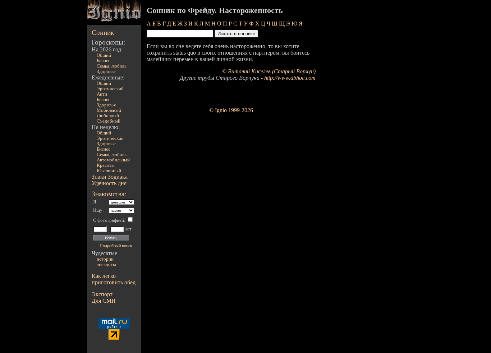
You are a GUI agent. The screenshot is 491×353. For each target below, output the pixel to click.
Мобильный (109, 110)
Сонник (103, 32)
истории (105, 259)
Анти (102, 94)
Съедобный (108, 121)
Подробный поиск (116, 245)
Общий (104, 55)
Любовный (108, 115)
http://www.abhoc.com (290, 78)
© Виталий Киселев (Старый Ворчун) (269, 71)
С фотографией (108, 220)
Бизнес (103, 60)
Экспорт (102, 294)
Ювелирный (109, 170)
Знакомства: (109, 194)
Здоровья (106, 104)
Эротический (110, 88)
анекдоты (106, 264)
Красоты (106, 165)
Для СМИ (104, 301)
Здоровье (106, 71)
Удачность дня (109, 183)
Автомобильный (113, 159)
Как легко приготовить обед (114, 279)
